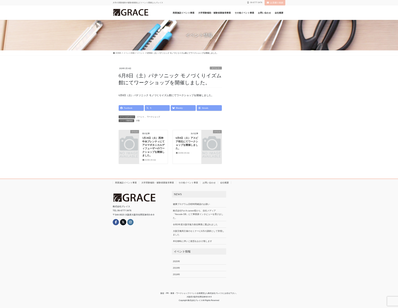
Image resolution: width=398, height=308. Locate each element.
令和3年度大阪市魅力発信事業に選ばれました (195, 224)
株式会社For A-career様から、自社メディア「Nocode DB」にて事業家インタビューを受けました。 (198, 214)
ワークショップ (153, 117)
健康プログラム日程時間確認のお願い (191, 204)
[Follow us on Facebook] (116, 222)
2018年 (176, 274)
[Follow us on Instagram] (130, 222)
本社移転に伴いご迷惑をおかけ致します (192, 241)
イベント (216, 68)
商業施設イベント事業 (126, 182)
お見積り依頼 (276, 2)
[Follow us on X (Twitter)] (123, 222)
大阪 (138, 120)
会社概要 (224, 182)
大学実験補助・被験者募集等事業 (157, 182)
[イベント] (129, 136)
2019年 (176, 268)
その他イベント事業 (188, 182)
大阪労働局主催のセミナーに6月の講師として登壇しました (198, 233)
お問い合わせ (209, 182)
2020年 (176, 261)
